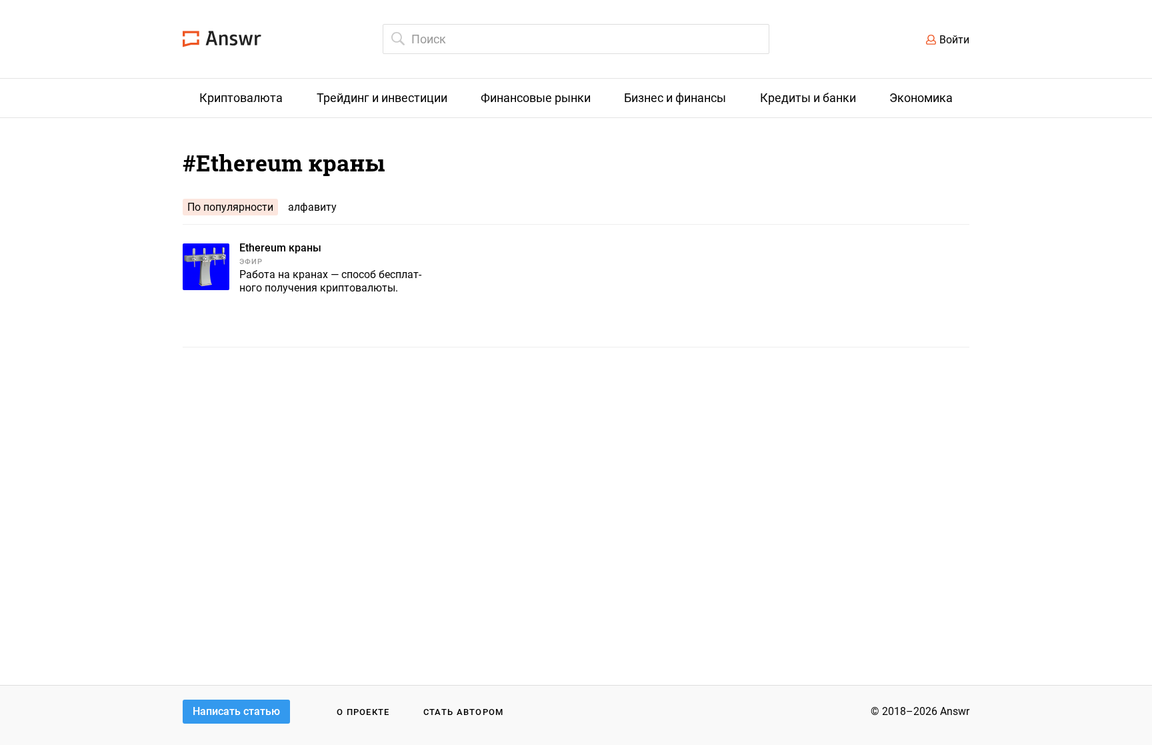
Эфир (251, 261)
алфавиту (312, 207)
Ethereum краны (280, 247)
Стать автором (463, 712)
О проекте (363, 712)
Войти (954, 39)
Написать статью (236, 711)
